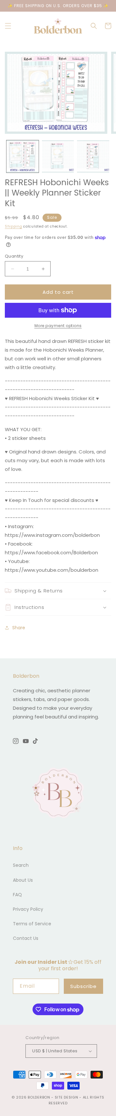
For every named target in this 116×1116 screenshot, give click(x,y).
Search (21, 865)
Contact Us (25, 938)
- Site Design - (66, 1097)
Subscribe (83, 986)
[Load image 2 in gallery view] (58, 156)
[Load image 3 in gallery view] (93, 156)
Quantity (14, 256)
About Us (23, 880)
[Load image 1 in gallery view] (22, 156)
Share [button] (18, 627)
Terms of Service (32, 923)
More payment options (58, 325)
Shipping (13, 226)
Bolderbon (39, 1097)
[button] (8, 26)
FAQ (17, 894)
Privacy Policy (28, 909)
